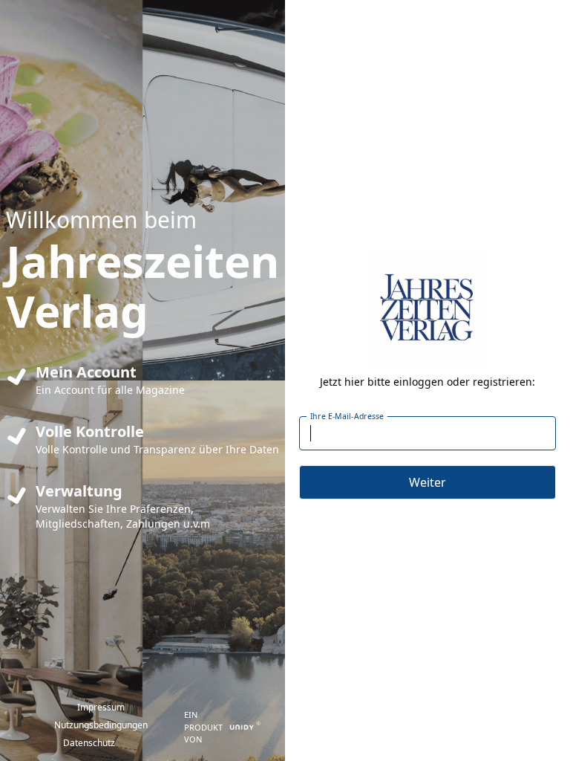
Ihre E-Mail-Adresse (347, 416)
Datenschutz (89, 742)
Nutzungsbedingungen (101, 725)
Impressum (101, 707)
